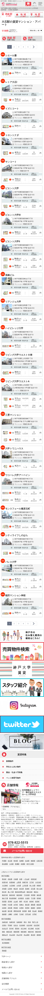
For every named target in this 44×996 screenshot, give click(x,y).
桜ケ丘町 (39, 889)
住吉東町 (22, 925)
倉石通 (21, 889)
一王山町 (26, 879)
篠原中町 (5, 895)
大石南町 (12, 885)
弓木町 (21, 914)
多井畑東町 (5, 943)
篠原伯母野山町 (20, 892)
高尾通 (4, 901)
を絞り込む (11, 38)
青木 (25, 922)
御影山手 (5, 935)
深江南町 (31, 928)
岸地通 (4, 889)
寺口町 (26, 901)
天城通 (16, 879)
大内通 (18, 885)
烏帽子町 (25, 882)
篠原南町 (19, 895)
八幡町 (10, 914)
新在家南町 (13, 898)
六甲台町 (28, 914)
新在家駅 (5, 864)
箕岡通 (24, 911)
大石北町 (38, 882)
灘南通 (33, 905)
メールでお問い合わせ (11, 989)
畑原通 (39, 905)
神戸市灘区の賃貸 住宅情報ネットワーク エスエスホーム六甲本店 (19, 8)
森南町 (39, 935)
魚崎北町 (5, 922)
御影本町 (38, 932)
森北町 (33, 935)
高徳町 (27, 889)
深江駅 (10, 861)
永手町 (16, 905)
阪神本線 (3, 10)
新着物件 (9, 761)
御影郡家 (16, 932)
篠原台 (36, 892)
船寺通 (10, 911)
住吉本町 (29, 925)
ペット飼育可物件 (13, 778)
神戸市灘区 (5, 876)
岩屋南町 (12, 882)
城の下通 (5, 898)
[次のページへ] (33, 47)
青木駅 (16, 861)
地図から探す (7, 973)
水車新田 (21, 898)
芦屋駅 (4, 861)
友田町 (37, 901)
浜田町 (4, 908)
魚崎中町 (12, 922)
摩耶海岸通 (17, 911)
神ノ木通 (32, 885)
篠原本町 (12, 895)
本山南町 (27, 935)
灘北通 (27, 905)
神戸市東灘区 (6, 919)
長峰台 (21, 905)
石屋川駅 (39, 861)
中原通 (10, 905)
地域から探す (7, 967)
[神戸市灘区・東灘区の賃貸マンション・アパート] (13, 4)
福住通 (4, 911)
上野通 (18, 882)
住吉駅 (27, 861)
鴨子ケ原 (35, 922)
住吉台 (16, 925)
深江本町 (24, 928)
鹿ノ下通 (11, 892)
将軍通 (33, 895)
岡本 (29, 922)
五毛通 (33, 889)
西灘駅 (17, 864)
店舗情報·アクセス (9, 978)
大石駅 (11, 864)
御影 (3, 932)
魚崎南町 (19, 922)
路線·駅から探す (8, 962)
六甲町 (34, 914)
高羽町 (10, 901)
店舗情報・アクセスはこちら (11, 807)
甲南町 (10, 925)
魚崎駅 (21, 861)
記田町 (10, 889)
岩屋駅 (23, 864)
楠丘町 (16, 889)
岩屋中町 (5, 882)
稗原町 (16, 908)
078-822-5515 (18, 842)
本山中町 (19, 935)
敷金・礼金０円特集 (14, 772)
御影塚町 (24, 932)
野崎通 (4, 951)
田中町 (11, 928)
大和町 (16, 914)
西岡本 (17, 928)
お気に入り (34, 5)
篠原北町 (29, 892)
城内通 (39, 895)
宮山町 (34, 911)
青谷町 (4, 879)
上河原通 (25, 885)
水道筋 (27, 898)
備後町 (33, 908)
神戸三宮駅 (30, 864)
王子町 (31, 882)
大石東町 (5, 885)
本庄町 (37, 928)
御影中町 (31, 932)
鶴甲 (20, 901)
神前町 (39, 885)
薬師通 (4, 914)
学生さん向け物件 (13, 766)
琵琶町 (27, 908)
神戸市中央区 (6, 947)
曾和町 (39, 898)
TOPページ (6, 956)
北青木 (4, 925)
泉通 (20, 879)
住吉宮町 (37, 925)
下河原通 (27, 895)
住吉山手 (5, 928)
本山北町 (12, 935)
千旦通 (33, 898)
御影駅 (33, 861)
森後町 (40, 911)
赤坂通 (10, 879)
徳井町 (31, 901)
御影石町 (9, 932)
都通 (29, 911)
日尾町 (21, 908)
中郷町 (4, 905)
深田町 (39, 908)
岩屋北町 (34, 879)
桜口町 (4, 892)
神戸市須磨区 (6, 939)
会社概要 (5, 984)
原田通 (10, 908)
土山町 (16, 901)
